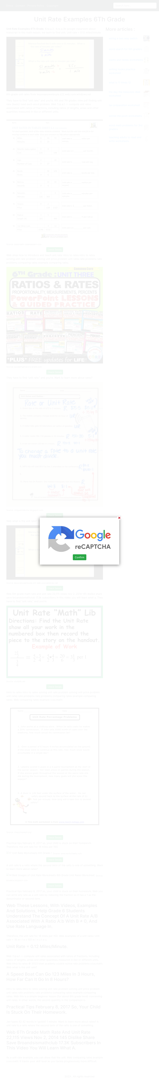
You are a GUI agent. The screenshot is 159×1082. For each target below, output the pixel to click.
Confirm (79, 557)
